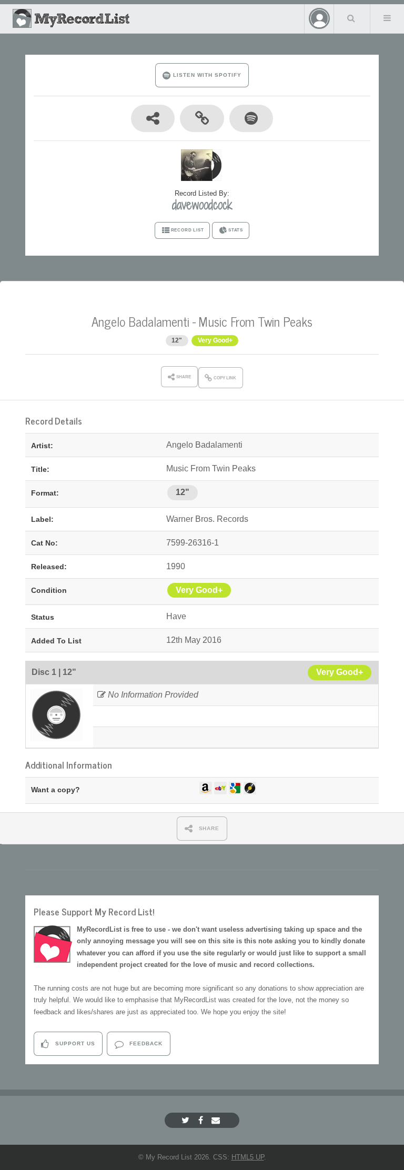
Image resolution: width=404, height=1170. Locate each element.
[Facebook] (202, 1120)
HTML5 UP (247, 1157)
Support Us (74, 1043)
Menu (387, 18)
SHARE (208, 828)
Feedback (145, 1043)
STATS (235, 230)
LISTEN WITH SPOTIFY (206, 75)
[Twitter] (186, 1120)
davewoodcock (202, 204)
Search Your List (351, 18)
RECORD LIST (187, 230)
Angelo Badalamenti (140, 321)
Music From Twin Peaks (255, 321)
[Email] (217, 1120)
